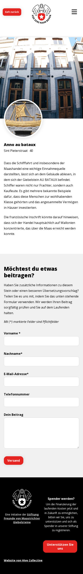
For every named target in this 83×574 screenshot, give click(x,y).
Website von (23, 560)
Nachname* (13, 354)
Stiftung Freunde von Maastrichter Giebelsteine (22, 518)
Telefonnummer (17, 394)
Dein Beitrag (13, 415)
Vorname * (12, 333)
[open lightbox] (23, 130)
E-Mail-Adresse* (16, 374)
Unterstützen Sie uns (60, 546)
